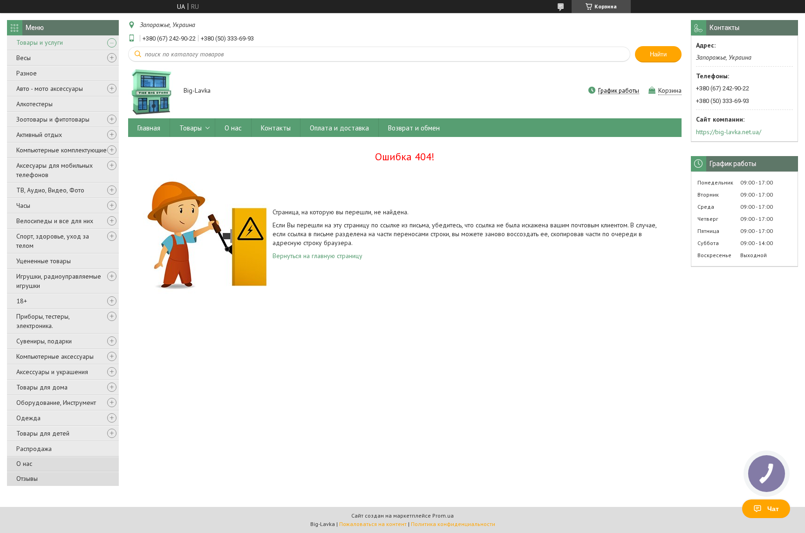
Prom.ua (443, 515)
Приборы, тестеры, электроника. (42, 321)
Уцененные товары (43, 261)
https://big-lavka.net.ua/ (728, 132)
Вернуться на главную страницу (317, 256)
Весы (23, 58)
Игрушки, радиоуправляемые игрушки (58, 281)
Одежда (28, 418)
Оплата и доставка (339, 127)
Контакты (276, 127)
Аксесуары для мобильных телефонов (54, 170)
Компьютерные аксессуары (55, 356)
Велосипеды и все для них (54, 221)
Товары (190, 127)
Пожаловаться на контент (373, 523)
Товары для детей (42, 433)
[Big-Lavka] (151, 91)
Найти (658, 54)
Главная (148, 127)
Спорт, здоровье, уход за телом (52, 241)
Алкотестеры (34, 104)
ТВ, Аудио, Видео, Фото (50, 190)
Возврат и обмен (414, 127)
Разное (26, 73)
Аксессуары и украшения (52, 372)
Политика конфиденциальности (453, 523)
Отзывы (27, 478)
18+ (21, 301)
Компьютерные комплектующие (61, 150)
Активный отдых (39, 134)
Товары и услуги (39, 42)
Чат (773, 508)
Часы (23, 205)
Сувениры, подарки (44, 341)
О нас (24, 463)
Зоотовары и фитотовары (52, 119)
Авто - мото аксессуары (49, 88)
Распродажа (34, 448)
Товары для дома (42, 387)
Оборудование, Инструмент (56, 402)
